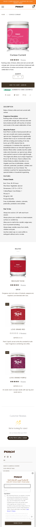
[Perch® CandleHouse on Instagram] (8, 457)
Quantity (18, 74)
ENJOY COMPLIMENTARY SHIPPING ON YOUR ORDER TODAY (18, 2)
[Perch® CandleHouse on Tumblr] (11, 457)
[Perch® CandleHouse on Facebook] (5, 457)
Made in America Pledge (11, 466)
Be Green (6, 471)
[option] (18, 36)
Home (3, 14)
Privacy (14, 511)
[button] (33, 473)
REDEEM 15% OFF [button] (18, 523)
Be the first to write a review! (18, 438)
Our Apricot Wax (9, 468)
